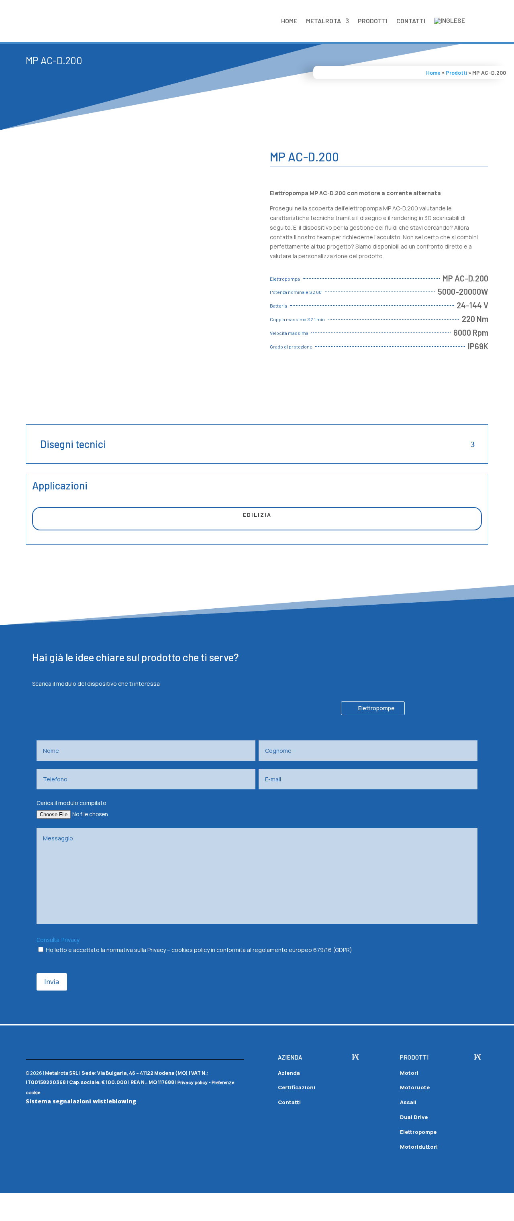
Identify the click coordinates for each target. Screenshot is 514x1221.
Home (289, 20)
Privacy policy (192, 1082)
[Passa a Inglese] (449, 21)
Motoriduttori (419, 1146)
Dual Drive (414, 1117)
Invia (51, 981)
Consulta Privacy (58, 940)
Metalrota (323, 20)
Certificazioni (296, 1087)
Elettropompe (376, 708)
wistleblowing (114, 1101)
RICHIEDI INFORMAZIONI (322, 384)
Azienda (289, 1072)
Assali (408, 1102)
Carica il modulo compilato (71, 803)
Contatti (410, 20)
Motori (409, 1072)
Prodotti (373, 20)
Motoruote (415, 1087)
